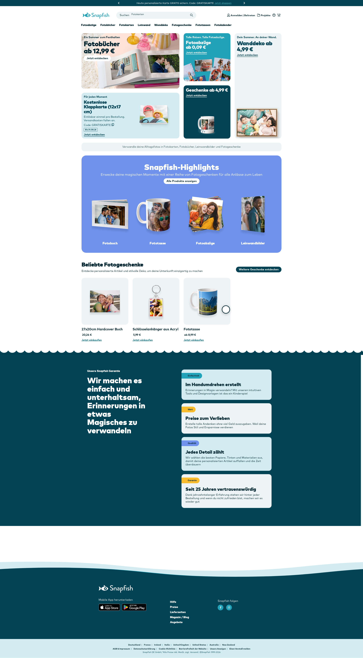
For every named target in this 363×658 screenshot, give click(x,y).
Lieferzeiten (178, 612)
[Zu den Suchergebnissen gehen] (191, 15)
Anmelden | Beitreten (243, 15)
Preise (174, 607)
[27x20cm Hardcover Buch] (105, 301)
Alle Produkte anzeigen (181, 181)
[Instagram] (230, 606)
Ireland (157, 645)
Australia (214, 645)
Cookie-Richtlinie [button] (167, 649)
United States (199, 645)
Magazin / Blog (179, 617)
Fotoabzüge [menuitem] (88, 25)
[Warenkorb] (278, 15)
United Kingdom (181, 645)
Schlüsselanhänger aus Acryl (155, 329)
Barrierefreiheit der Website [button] (192, 649)
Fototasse (192, 329)
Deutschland (134, 645)
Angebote (176, 622)
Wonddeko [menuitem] (161, 25)
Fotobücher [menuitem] (107, 25)
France (147, 645)
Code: (97, 125)
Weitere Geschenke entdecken (259, 269)
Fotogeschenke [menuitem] (182, 25)
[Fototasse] (207, 301)
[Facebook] (222, 606)
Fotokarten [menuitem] (126, 25)
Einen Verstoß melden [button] (239, 649)
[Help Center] (273, 15)
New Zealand (228, 645)
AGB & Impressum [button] (121, 649)
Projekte (265, 15)
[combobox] (156, 15)
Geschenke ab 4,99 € (207, 90)
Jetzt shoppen (220, 3)
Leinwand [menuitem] (144, 25)
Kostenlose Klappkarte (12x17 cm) (102, 106)
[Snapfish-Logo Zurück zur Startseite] (96, 15)
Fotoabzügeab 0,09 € (198, 45)
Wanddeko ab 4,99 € (254, 46)
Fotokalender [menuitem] (223, 25)
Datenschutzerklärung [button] (144, 649)
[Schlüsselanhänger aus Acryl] (156, 301)
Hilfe (173, 602)
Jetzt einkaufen (92, 340)
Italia (167, 645)
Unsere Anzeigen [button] (218, 649)
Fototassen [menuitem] (203, 25)
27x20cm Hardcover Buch (102, 329)
